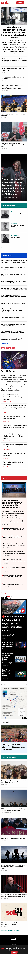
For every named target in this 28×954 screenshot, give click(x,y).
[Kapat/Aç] (14, 944)
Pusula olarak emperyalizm (18, 213)
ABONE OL (20, 2)
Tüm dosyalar (4, 593)
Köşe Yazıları (4, 248)
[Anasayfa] (14, 939)
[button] (14, 619)
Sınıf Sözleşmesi (15, 237)
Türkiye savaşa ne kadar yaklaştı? (18, 226)
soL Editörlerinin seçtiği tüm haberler (11, 930)
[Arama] (14, 2)
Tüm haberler (4, 343)
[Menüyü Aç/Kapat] (26, 2)
